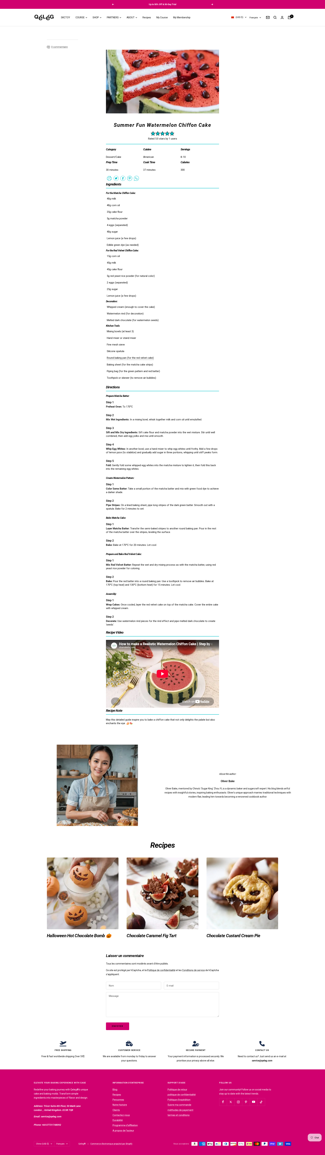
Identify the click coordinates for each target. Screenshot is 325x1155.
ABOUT (131, 17)
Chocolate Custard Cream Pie (233, 935)
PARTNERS (113, 17)
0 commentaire (59, 47)
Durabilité (118, 1120)
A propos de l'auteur (123, 1130)
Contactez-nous (121, 1115)
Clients (116, 1110)
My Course (162, 17)
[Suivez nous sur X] (230, 1102)
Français (254, 17)
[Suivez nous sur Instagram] (238, 1102)
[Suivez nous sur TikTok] (261, 1102)
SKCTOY (65, 17)
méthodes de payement (180, 1110)
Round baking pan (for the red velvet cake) (130, 357)
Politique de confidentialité (161, 970)
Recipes (147, 17)
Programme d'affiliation (125, 1125)
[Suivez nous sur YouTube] (253, 1102)
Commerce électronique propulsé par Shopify (111, 1144)
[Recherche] (275, 17)
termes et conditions (179, 1115)
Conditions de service (193, 970)
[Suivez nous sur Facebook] (223, 1102)
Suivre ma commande (179, 1104)
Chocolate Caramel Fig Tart (151, 935)
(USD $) (239, 17)
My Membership (181, 17)
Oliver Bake (228, 781)
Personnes (118, 1099)
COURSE (80, 17)
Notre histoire (120, 1104)
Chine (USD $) (42, 1144)
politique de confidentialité (182, 1094)
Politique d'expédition (179, 1099)
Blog (115, 1089)
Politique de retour (177, 1089)
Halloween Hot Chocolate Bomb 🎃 (79, 935)
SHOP (96, 17)
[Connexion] (282, 17)
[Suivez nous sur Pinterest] (246, 1102)
